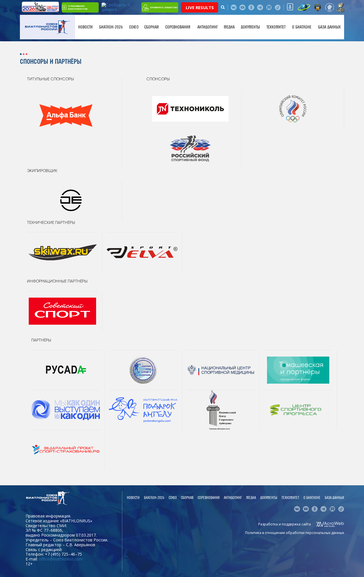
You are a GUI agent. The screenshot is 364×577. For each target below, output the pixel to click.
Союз (133, 27)
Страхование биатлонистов (77, 7)
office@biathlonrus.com (61, 559)
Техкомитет (276, 27)
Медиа (229, 27)
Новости (85, 27)
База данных (329, 27)
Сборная (151, 27)
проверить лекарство (163, 7)
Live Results (200, 7)
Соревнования (177, 27)
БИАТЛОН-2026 (111, 27)
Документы (250, 27)
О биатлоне (301, 27)
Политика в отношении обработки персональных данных (294, 532)
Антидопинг (207, 27)
